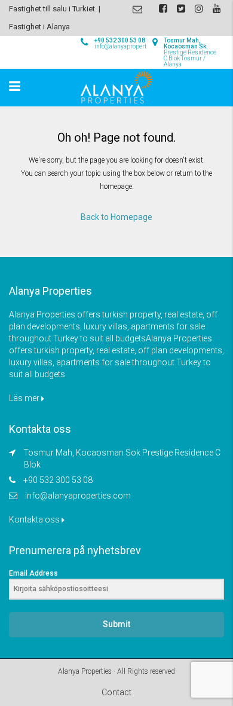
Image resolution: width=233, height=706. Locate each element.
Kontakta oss (35, 519)
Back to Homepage (116, 217)
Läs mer (25, 398)
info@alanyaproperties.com (78, 495)
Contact (116, 692)
